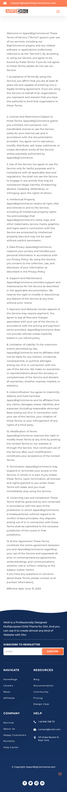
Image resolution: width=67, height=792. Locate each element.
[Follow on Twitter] (30, 783)
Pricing (38, 698)
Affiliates (9, 698)
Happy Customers (14, 735)
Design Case (41, 704)
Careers (8, 685)
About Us (9, 729)
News (6, 691)
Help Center (11, 747)
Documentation (44, 685)
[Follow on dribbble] (42, 783)
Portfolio (9, 741)
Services (8, 722)
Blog (36, 679)
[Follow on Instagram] (36, 783)
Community (41, 691)
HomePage (10, 679)
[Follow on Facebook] (25, 783)
